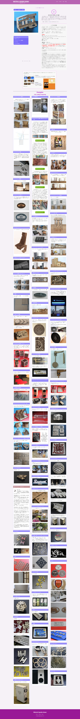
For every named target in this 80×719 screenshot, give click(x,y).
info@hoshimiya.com (55, 325)
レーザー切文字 (53, 441)
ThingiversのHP (37, 76)
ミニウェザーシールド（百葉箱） (18, 40)
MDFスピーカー (39, 385)
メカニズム (25, 326)
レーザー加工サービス (17, 37)
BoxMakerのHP (37, 83)
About (63, 1)
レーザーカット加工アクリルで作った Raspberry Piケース (58, 411)
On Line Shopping (17, 43)
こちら (28, 389)
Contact (60, 1)
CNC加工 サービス (16, 38)
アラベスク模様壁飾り (35, 538)
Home (57, 1)
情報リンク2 (54, 323)
